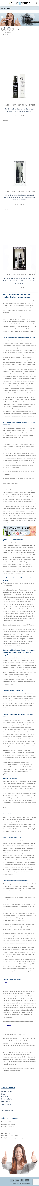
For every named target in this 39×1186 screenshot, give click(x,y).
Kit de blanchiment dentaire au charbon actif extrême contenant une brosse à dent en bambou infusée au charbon (19, 197)
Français (5, 8)
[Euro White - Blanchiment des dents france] (19, 3)
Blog (3, 1094)
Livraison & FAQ (7, 1091)
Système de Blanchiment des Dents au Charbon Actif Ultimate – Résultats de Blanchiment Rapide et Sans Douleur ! (19, 281)
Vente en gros (6, 1104)
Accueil (7, 27)
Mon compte (5, 1102)
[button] (2, 3)
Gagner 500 (5, 1096)
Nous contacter (6, 1099)
